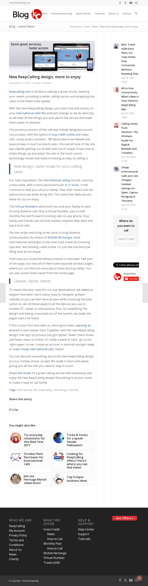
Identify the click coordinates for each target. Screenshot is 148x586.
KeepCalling (17, 526)
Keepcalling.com (20, 92)
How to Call (54, 539)
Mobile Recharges (60, 237)
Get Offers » (124, 518)
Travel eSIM (51, 563)
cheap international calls (37, 349)
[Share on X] (12, 410)
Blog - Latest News (22, 26)
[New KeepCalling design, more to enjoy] (52, 57)
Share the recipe (20, 373)
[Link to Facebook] (120, 2)
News (38, 83)
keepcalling (45, 390)
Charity (14, 559)
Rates (51, 534)
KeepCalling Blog (30, 580)
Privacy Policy (18, 535)
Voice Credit (51, 529)
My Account (17, 531)
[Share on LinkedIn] (17, 410)
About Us (15, 550)
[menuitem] (20, 3)
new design (60, 390)
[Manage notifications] (139, 578)
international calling (56, 180)
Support (83, 534)
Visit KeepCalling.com (20, 2)
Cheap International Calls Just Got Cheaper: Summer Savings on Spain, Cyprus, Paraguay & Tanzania (129, 184)
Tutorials (46, 83)
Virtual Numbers (26, 206)
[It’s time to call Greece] (3, 293)
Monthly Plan (52, 544)
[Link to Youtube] (130, 2)
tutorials (74, 390)
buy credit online (63, 135)
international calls (28, 113)
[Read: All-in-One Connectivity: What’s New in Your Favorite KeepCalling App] (116, 90)
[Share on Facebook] (9, 410)
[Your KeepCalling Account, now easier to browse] (145, 293)
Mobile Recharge (54, 553)
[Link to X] (125, 2)
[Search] (136, 13)
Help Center (86, 529)
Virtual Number (54, 558)
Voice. (75, 185)
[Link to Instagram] (136, 2)
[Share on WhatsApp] (14, 410)
